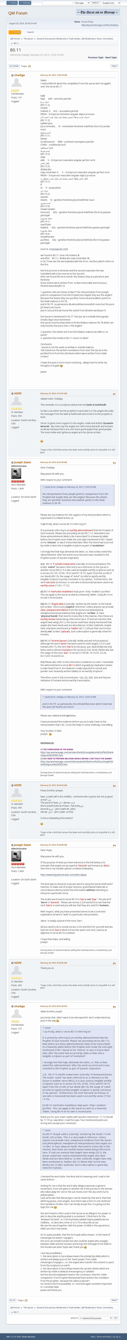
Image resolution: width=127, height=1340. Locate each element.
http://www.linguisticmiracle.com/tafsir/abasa (63, 874)
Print (114, 66)
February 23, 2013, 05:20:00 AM (53, 845)
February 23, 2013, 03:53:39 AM (53, 462)
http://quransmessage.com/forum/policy (100, 25)
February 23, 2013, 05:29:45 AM (53, 963)
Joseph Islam (22, 462)
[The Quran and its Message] (12, 492)
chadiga (19, 75)
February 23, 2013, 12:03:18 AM (53, 75)
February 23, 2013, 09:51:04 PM (53, 1006)
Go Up (12, 1300)
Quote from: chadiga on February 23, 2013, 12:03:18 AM (70, 487)
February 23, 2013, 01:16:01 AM (53, 393)
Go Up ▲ (117, 1336)
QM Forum (17, 13)
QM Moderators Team (91, 38)
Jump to (74, 1318)
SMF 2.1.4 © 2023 (13, 1337)
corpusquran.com (58, 249)
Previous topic (96, 57)
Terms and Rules (104, 1336)
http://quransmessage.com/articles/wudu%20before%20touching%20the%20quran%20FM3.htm (77, 763)
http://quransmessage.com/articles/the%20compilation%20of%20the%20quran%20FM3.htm (77, 754)
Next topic (111, 57)
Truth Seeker (74, 38)
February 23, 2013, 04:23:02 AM (53, 785)
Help (93, 1336)
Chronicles (107, 38)
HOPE (17, 393)
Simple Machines (28, 1337)
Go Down (14, 66)
